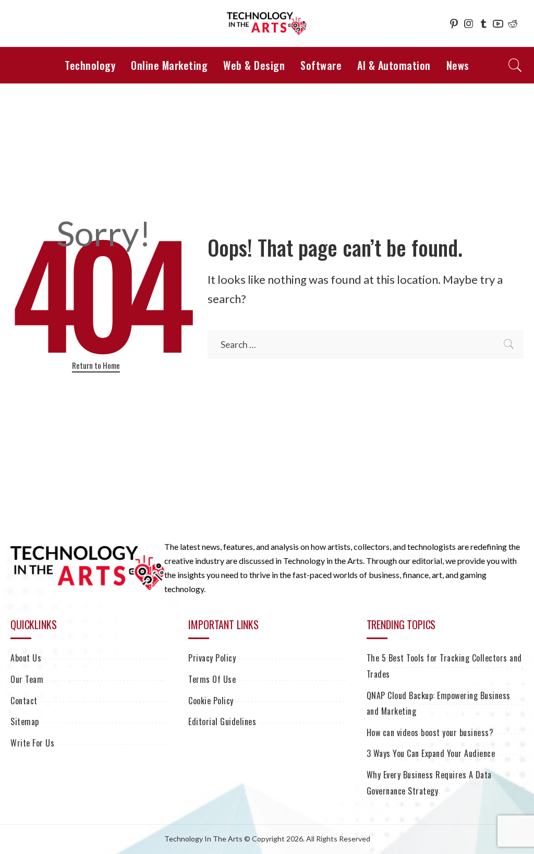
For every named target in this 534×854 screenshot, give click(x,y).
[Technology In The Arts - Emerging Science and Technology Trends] (267, 23)
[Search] (515, 65)
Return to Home (96, 365)
